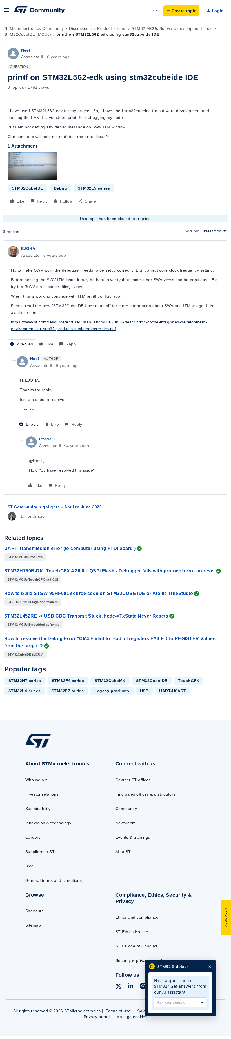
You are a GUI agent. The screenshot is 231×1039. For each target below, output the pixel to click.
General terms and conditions (53, 880)
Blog (29, 866)
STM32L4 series (24, 691)
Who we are (36, 780)
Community (126, 808)
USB (144, 691)
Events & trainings (132, 837)
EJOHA (28, 248)
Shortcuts (34, 911)
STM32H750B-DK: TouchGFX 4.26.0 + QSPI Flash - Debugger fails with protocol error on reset (109, 571)
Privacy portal (97, 1016)
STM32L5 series (94, 188)
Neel (25, 50)
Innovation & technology (48, 823)
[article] (115, 296)
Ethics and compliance (136, 917)
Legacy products (111, 691)
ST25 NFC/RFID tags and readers (33, 602)
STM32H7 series (24, 680)
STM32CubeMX (110, 680)
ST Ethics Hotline (131, 931)
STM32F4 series (68, 680)
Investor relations (42, 794)
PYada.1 (47, 439)
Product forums (111, 28)
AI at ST (123, 851)
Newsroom (125, 823)
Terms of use (118, 1011)
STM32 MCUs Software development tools (172, 28)
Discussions (80, 28)
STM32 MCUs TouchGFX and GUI (33, 579)
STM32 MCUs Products (25, 557)
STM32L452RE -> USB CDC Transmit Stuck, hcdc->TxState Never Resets (86, 616)
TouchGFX (188, 680)
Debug (60, 188)
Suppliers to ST (40, 851)
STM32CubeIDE (27, 188)
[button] (6, 12)
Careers (33, 837)
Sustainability (38, 808)
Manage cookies (132, 1016)
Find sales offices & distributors (145, 794)
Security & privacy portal (138, 960)
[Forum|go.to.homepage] (39, 11)
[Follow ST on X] (118, 987)
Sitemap (33, 925)
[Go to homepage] (43, 747)
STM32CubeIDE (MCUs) (28, 34)
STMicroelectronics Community (34, 28)
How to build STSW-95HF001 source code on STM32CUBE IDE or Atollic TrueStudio (98, 593)
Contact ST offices (133, 780)
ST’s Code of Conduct (136, 946)
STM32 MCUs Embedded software (33, 624)
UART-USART (172, 691)
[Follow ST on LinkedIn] (130, 986)
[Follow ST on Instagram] (142, 986)
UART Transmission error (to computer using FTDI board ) (70, 548)
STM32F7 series (68, 691)
